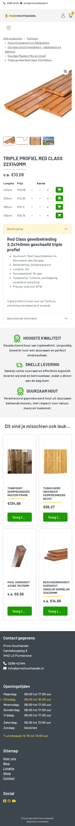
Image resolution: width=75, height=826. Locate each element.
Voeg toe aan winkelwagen (22, 611)
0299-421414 (13, 3)
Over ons (9, 759)
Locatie (8, 768)
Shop (7, 773)
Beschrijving (15, 229)
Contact (9, 778)
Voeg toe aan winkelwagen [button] (22, 517)
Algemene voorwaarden (37, 821)
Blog (6, 763)
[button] (65, 71)
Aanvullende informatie (22, 318)
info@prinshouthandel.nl (36, 3)
